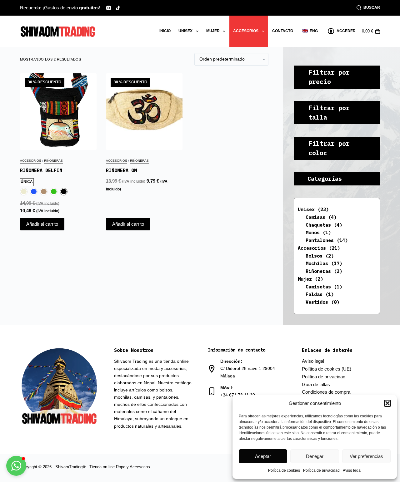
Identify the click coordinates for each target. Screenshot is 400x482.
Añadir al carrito (42, 224)
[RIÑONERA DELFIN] (58, 111)
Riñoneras (53, 160)
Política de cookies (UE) (326, 368)
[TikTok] (118, 8)
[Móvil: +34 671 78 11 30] (212, 391)
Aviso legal (352, 470)
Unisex (185, 31)
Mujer (213, 31)
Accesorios (245, 31)
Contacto (282, 31)
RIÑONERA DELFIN (41, 170)
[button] (387, 403)
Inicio (165, 31)
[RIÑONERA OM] (144, 111)
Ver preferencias (366, 456)
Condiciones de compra (326, 392)
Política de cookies (284, 470)
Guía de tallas (316, 384)
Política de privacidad (321, 470)
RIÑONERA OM (121, 170)
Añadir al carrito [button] (128, 224)
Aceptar (263, 456)
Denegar (314, 456)
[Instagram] (108, 8)
